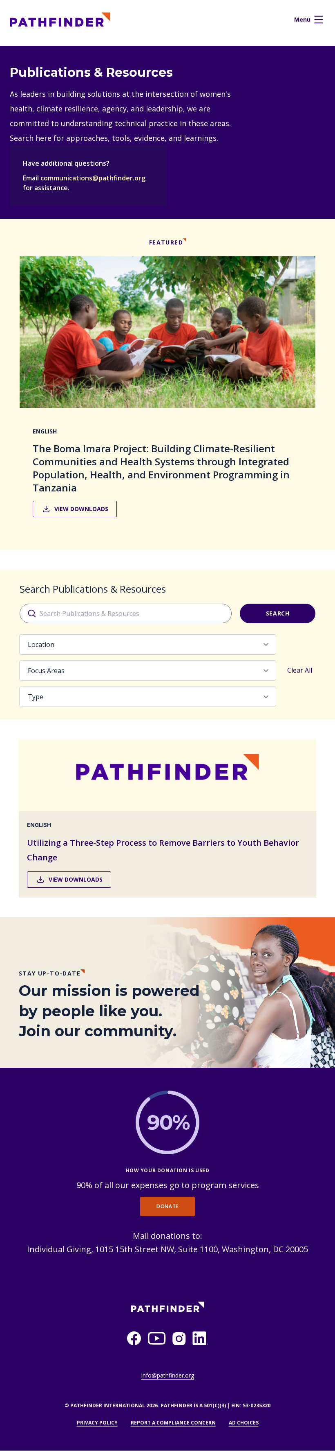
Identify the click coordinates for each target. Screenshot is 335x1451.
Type (35, 696)
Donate (167, 1206)
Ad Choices (244, 1422)
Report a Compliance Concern (173, 1422)
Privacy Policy (97, 1422)
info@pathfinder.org (167, 1375)
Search (278, 613)
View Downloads (81, 509)
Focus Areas (46, 670)
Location (41, 644)
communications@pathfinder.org (92, 177)
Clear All (299, 670)
